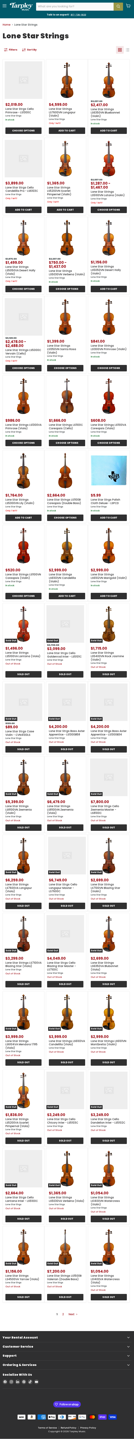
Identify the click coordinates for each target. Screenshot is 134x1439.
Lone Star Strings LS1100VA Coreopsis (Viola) (108, 426)
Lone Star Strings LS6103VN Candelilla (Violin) (62, 578)
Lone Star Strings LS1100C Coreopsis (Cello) (66, 426)
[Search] (118, 7)
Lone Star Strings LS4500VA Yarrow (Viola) (22, 1277)
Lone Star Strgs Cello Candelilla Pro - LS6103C (21, 189)
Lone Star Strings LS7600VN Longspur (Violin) (62, 112)
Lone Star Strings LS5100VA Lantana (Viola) (22, 654)
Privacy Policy (88, 1427)
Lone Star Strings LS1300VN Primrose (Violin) (109, 347)
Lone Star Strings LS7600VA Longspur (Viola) (18, 888)
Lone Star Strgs (13, 115)
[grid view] (120, 50)
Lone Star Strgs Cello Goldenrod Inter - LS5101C (64, 654)
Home (6, 24)
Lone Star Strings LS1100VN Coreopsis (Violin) (23, 576)
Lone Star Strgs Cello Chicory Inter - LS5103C (62, 1120)
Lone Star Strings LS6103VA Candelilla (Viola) (67, 1042)
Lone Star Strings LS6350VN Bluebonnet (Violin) (105, 112)
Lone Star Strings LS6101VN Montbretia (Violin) (108, 1042)
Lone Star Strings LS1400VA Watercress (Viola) (105, 1279)
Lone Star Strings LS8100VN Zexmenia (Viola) (60, 809)
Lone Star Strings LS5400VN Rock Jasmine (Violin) (107, 656)
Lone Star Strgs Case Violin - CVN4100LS (19, 733)
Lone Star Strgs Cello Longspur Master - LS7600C (63, 888)
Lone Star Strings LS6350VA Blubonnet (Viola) (104, 966)
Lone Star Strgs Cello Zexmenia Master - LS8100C (105, 809)
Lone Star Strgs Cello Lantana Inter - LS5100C (21, 1199)
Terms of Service (47, 1427)
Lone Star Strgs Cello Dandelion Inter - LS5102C (108, 1120)
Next (72, 1314)
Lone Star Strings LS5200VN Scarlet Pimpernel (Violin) (59, 191)
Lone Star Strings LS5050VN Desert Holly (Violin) (106, 270)
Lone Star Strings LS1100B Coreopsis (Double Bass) (64, 501)
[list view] (127, 50)
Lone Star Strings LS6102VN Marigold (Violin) (109, 576)
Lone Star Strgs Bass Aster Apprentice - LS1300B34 (109, 732)
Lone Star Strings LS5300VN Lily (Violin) (19, 501)
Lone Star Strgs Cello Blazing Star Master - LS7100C (61, 966)
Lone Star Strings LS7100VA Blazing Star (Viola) (23, 964)
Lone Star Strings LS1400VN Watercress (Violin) (105, 1201)
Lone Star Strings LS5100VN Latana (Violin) (108, 193)
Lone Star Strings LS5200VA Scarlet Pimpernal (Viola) (17, 1122)
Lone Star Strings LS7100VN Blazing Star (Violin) (105, 888)
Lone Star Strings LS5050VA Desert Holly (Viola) (20, 270)
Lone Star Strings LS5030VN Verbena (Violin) (67, 272)
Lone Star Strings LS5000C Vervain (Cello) (23, 351)
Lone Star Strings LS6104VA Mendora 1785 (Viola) (21, 1044)
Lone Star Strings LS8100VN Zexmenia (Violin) (18, 809)
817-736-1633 (78, 14)
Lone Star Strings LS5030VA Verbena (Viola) (66, 1199)
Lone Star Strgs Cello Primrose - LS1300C (19, 110)
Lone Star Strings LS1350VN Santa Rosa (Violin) (61, 349)
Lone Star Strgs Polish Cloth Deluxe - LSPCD (105, 501)
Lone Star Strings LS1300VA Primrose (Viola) (23, 426)
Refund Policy (68, 1427)
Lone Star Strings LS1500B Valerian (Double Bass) (64, 1277)
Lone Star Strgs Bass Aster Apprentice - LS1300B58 (67, 732)
